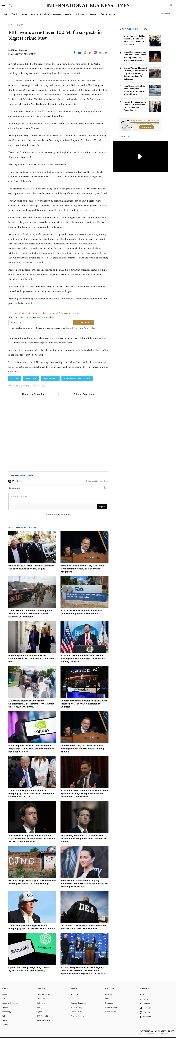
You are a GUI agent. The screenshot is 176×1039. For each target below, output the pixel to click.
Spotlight (39, 1007)
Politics (24, 14)
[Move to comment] (106, 52)
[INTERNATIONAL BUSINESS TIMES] (88, 5)
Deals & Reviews (108, 14)
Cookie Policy (76, 1012)
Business (57, 14)
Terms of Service (72, 328)
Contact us (75, 999)
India (107, 999)
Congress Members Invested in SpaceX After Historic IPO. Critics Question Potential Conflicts (84, 704)
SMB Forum (41, 1003)
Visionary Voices (43, 994)
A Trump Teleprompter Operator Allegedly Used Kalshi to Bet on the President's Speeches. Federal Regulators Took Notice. (83, 970)
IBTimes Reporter (19, 50)
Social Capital (41, 999)
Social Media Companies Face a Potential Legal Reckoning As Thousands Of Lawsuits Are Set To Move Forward (31, 838)
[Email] (100, 52)
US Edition (165, 14)
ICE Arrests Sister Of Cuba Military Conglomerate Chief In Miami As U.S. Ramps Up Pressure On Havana (31, 704)
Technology (80, 14)
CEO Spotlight (42, 1016)
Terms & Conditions (78, 1003)
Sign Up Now (146, 127)
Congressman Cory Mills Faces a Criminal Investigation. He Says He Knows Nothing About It (82, 748)
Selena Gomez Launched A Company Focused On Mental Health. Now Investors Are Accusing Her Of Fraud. (84, 883)
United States (110, 1012)
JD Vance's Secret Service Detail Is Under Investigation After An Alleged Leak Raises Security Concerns (83, 658)
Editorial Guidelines (83, 394)
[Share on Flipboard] (90, 52)
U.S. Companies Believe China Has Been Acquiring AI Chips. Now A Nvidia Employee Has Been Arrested (31, 748)
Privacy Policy (89, 328)
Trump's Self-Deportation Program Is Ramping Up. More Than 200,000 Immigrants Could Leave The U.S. (31, 793)
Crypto (68, 14)
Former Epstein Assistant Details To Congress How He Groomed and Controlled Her (31, 658)
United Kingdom (111, 1007)
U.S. (5, 14)
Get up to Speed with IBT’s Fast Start (144, 121)
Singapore (109, 1003)
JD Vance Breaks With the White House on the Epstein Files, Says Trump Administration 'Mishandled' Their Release (84, 793)
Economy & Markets (40, 14)
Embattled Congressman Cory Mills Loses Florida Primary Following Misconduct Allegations (82, 569)
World (14, 14)
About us (74, 994)
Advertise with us (78, 1016)
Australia (108, 994)
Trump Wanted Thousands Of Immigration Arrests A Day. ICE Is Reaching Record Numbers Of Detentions (30, 613)
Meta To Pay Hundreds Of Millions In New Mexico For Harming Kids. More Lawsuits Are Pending (84, 838)
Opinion (93, 14)
